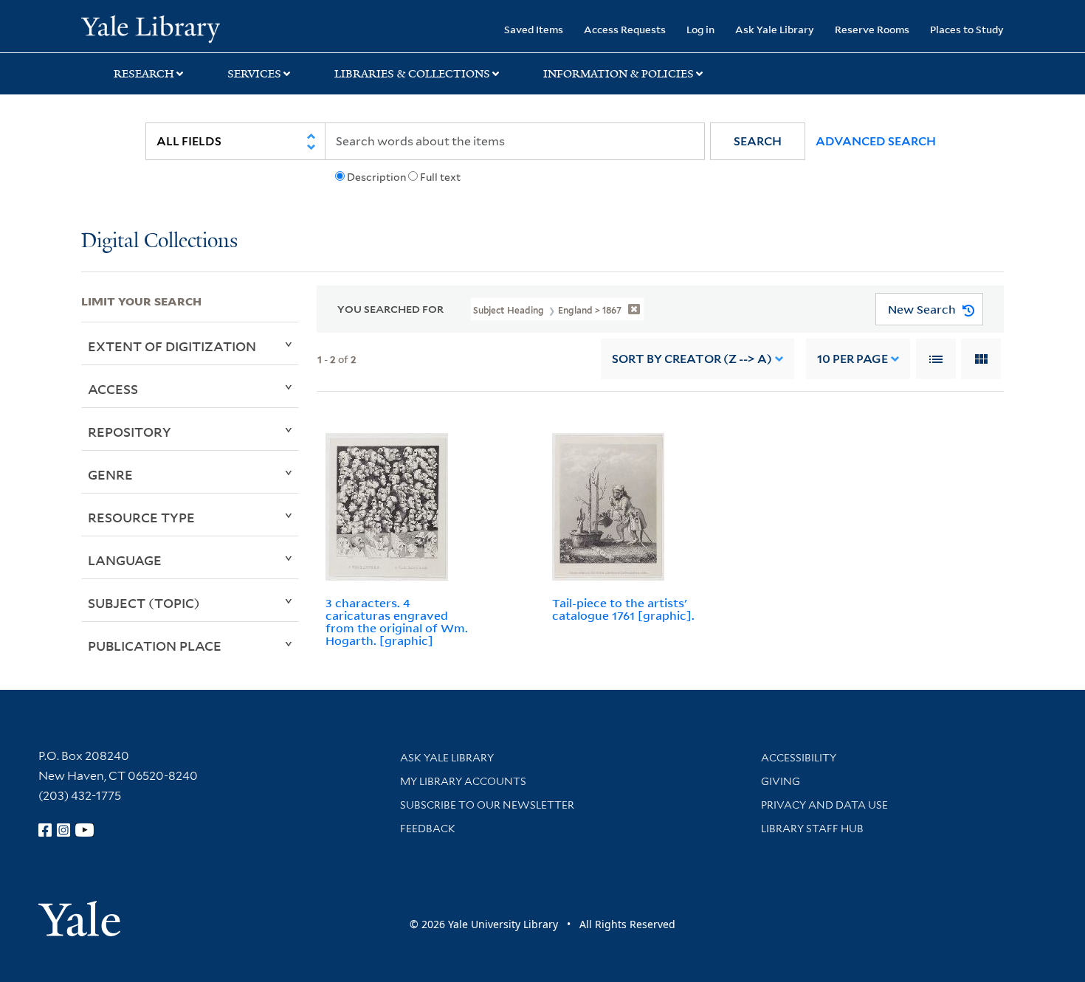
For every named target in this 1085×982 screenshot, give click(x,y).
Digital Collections (159, 241)
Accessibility (798, 758)
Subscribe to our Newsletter (487, 805)
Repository (129, 431)
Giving (780, 781)
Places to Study (967, 29)
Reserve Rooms (872, 29)
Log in (700, 29)
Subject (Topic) (144, 603)
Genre (110, 474)
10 (852, 359)
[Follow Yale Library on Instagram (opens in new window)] (63, 830)
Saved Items (533, 29)
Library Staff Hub (812, 828)
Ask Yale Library (774, 29)
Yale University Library (150, 28)
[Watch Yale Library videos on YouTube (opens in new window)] (84, 830)
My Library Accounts (463, 781)
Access (113, 389)
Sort (692, 359)
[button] (757, 141)
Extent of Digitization (172, 346)
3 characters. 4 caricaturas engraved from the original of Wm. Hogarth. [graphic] (397, 621)
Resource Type (141, 517)
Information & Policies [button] (618, 73)
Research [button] (144, 73)
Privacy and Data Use (824, 805)
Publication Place (154, 645)
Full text (440, 177)
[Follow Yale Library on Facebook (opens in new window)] (45, 830)
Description (376, 177)
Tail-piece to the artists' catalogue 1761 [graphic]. (623, 609)
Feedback (427, 828)
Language (125, 560)
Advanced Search (876, 141)
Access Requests (625, 29)
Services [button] (254, 73)
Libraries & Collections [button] (412, 73)
